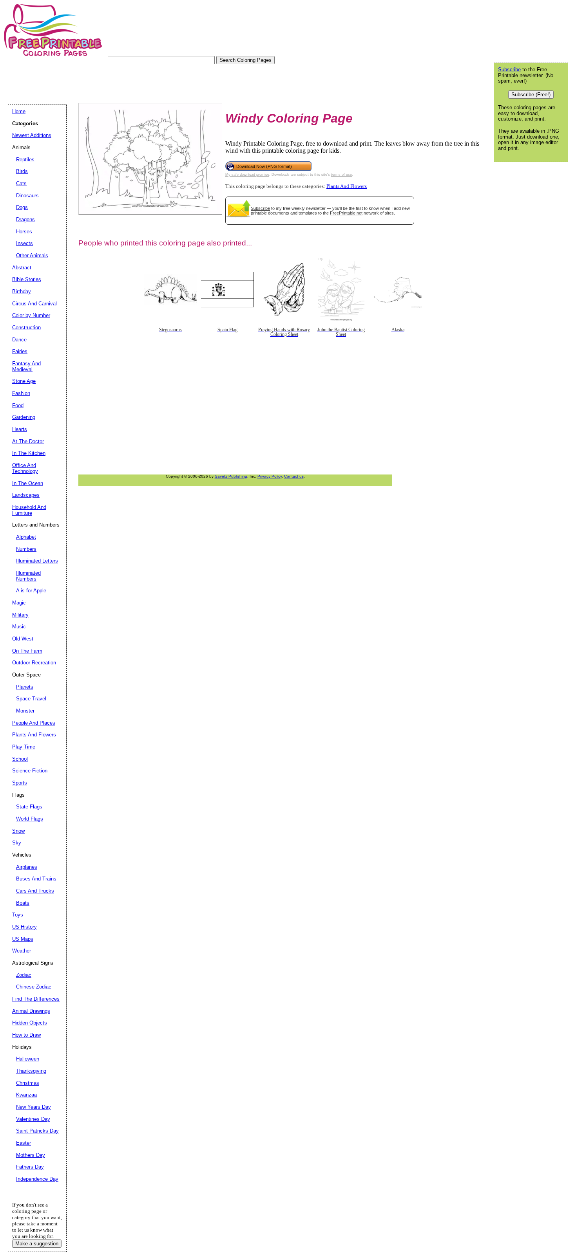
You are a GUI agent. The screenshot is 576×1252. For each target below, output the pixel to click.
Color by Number (31, 315)
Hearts (19, 429)
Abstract (21, 268)
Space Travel (31, 699)
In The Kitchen (28, 453)
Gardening (23, 417)
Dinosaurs (27, 195)
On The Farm (27, 651)
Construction (26, 327)
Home (18, 111)
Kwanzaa (26, 1095)
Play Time (23, 747)
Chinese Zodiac (33, 987)
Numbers (26, 549)
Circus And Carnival (34, 304)
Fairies (19, 351)
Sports (19, 783)
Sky (16, 843)
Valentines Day (33, 1119)
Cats (21, 183)
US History (24, 927)
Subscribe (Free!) (531, 94)
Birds (22, 171)
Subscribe (260, 208)
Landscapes (26, 495)
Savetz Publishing (231, 476)
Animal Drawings (31, 1011)
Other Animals (32, 255)
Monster (25, 711)
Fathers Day (30, 1167)
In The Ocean (27, 483)
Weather (21, 951)
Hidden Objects (29, 1023)
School (20, 759)
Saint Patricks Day (37, 1131)
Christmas (27, 1083)
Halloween (27, 1059)
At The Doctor (28, 441)
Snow (18, 831)
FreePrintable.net (346, 213)
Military (20, 615)
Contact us (294, 476)
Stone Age (24, 381)
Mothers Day (30, 1155)
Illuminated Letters (37, 561)
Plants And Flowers (346, 186)
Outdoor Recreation (34, 663)
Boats (22, 903)
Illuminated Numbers (28, 576)
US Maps (22, 939)
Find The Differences (36, 999)
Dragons (25, 219)
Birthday (21, 291)
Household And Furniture (29, 510)
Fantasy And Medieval (26, 366)
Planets (24, 687)
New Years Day (33, 1107)
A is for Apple (31, 591)
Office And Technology (25, 468)
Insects (24, 243)
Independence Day (37, 1179)
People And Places (33, 723)
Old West (22, 639)
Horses (24, 232)
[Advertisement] (150, 81)
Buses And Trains (36, 879)
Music (19, 627)
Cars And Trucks (35, 891)
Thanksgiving (31, 1071)
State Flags (29, 807)
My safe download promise (247, 175)
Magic (19, 603)
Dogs (22, 207)
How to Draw (26, 1035)
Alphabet (26, 537)
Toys (17, 915)
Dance (19, 340)
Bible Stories (26, 279)
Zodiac (23, 975)
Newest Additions (31, 135)
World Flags (29, 819)
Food (18, 405)
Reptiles (25, 159)
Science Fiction (29, 771)
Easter (23, 1143)
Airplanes (26, 867)
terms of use (341, 175)
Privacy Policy (269, 476)
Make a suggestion (36, 1244)
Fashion (21, 393)
